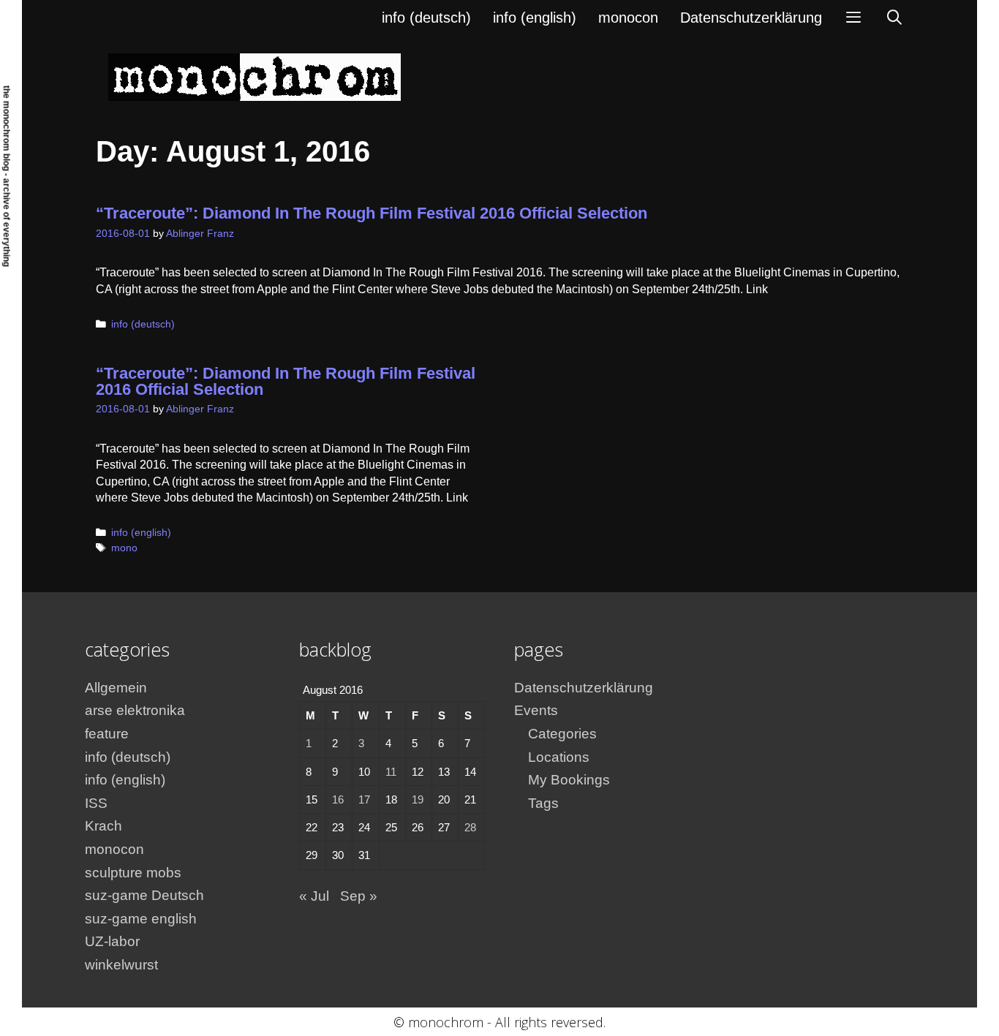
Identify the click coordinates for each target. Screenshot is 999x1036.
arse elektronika (135, 710)
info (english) (534, 18)
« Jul (314, 896)
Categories (562, 733)
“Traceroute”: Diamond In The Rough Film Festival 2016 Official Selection (371, 213)
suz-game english (141, 918)
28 (470, 827)
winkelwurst (121, 964)
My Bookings (569, 779)
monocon (628, 18)
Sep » (358, 896)
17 (364, 799)
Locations (558, 757)
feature (107, 733)
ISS (96, 803)
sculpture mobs (133, 872)
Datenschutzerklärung (751, 18)
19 (417, 799)
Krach (103, 825)
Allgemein (116, 687)
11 (390, 771)
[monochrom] (254, 76)
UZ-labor (112, 941)
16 (338, 799)
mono (124, 547)
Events (536, 710)
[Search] (894, 17)
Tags (543, 803)
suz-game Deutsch (144, 895)
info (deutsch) (426, 18)
